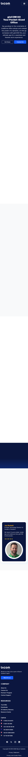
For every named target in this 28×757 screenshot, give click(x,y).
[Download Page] (7, 184)
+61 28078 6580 (8, 729)
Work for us (7, 678)
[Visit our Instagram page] (15, 742)
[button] (14, 656)
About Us (3, 688)
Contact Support (6, 695)
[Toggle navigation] (24, 3)
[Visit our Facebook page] (7, 742)
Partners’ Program (6, 692)
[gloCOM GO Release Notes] (7, 195)
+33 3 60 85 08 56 (8, 726)
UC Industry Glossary (7, 709)
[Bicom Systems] (5, 4)
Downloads (4, 707)
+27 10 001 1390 (8, 735)
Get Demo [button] (7, 42)
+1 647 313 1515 (7, 723)
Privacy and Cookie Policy (14, 755)
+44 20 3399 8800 (8, 732)
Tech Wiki (4, 705)
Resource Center (6, 712)
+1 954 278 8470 (8, 720)
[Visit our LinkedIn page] (19, 742)
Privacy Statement (14, 752)
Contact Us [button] (20, 42)
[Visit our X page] (11, 742)
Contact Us (4, 690)
